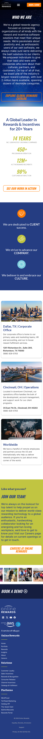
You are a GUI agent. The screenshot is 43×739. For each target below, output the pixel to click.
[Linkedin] (3, 617)
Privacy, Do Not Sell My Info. (21, 732)
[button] (18, 5)
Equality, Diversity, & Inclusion (21, 723)
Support (21, 727)
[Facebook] (15, 617)
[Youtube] (11, 617)
